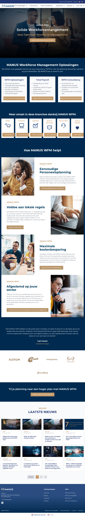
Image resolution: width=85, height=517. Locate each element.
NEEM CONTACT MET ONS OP (42, 394)
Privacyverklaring (64, 510)
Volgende (53, 477)
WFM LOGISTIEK (37, 135)
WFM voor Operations (71, 501)
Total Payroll (33, 6)
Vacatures (46, 498)
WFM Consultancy (47, 6)
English (52, 515)
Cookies (73, 510)
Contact (75, 1)
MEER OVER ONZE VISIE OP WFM (42, 40)
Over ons (46, 493)
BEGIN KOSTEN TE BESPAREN (51, 267)
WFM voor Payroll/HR (70, 495)
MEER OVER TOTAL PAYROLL (42, 98)
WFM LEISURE (50, 135)
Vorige (31, 477)
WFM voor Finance (70, 493)
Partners (46, 501)
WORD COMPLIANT (15, 227)
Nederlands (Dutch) (40, 515)
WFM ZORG (78, 135)
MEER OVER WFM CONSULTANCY (71, 98)
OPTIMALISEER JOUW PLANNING (52, 188)
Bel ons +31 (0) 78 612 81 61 (66, 1)
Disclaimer (81, 510)
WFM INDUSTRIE (23, 135)
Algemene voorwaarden (51, 510)
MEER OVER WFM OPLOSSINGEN (14, 98)
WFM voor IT (68, 498)
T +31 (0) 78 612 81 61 (6, 499)
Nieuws (46, 495)
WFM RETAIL (8, 135)
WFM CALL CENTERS (67, 135)
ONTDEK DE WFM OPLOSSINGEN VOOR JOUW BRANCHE (27, 310)
